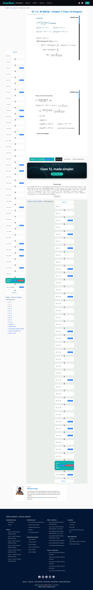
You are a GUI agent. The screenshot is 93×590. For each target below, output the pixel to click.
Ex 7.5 (10, 311)
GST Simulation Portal (33, 532)
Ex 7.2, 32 (15, 243)
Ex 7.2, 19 (15, 165)
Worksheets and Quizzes (34, 527)
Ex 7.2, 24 (9, 195)
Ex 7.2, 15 (9, 140)
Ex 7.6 (10, 313)
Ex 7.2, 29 (15, 225)
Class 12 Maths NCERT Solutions (56, 545)
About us (25, 581)
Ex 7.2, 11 (15, 116)
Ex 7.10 (10, 322)
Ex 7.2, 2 (9, 62)
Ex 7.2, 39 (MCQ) (15, 287)
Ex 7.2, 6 (9, 86)
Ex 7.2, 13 (9, 128)
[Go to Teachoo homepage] (8, 3)
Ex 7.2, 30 (9, 231)
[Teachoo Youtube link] (50, 576)
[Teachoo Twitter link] (46, 576)
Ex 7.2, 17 (9, 152)
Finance (49, 3)
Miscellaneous (12, 326)
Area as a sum (12, 333)
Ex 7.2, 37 (9, 274)
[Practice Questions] (82, 2)
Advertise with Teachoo (64, 581)
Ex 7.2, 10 (15, 110)
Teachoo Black (40, 497)
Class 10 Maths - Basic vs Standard (77, 541)
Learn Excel (72, 524)
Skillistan (30, 529)
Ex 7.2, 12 (9, 122)
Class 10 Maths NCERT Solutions (56, 540)
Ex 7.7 (10, 315)
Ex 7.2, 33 (15, 249)
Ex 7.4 (10, 308)
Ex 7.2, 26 (15, 207)
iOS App (10, 524)
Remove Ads (59, 159)
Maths (34, 3)
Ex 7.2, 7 (15, 92)
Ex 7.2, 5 (15, 80)
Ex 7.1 (10, 302)
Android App (11, 522)
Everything (19, 3)
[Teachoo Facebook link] (39, 576)
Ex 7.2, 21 (9, 177)
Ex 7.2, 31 (9, 237)
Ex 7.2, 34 (15, 255)
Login (87, 2)
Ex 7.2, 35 (9, 261)
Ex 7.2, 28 (9, 219)
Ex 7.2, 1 (9, 56)
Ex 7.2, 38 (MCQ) (15, 280)
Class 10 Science (32, 542)
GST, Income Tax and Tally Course (36, 522)
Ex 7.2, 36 (15, 267)
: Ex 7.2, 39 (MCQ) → (42, 159)
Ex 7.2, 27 (9, 213)
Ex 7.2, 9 (9, 104)
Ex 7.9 (10, 319)
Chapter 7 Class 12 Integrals (11, 7)
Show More (57, 196)
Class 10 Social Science (33, 547)
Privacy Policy (46, 581)
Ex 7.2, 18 (9, 158)
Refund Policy (54, 581)
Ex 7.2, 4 (9, 74)
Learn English (72, 522)
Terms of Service (38, 581)
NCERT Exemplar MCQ (15, 331)
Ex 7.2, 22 (15, 183)
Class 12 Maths (31, 549)
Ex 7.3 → (15, 292)
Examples (11, 324)
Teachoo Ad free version (33, 524)
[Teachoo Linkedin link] (53, 576)
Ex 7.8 (10, 317)
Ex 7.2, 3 (15, 68)
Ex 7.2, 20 (15, 171)
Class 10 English (32, 544)
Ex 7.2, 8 (9, 98)
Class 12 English (32, 552)
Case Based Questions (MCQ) (16, 328)
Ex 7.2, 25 (9, 201)
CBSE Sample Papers (74, 544)
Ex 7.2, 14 (15, 134)
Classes (27, 3)
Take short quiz (67, 159)
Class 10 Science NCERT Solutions (57, 570)
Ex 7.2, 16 (9, 146)
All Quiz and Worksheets (78, 159)
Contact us (30, 581)
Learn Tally (71, 527)
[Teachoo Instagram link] (43, 576)
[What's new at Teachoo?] (79, 2)
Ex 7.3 (10, 306)
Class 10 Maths (31, 539)
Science (41, 3)
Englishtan (71, 538)
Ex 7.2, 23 (9, 189)
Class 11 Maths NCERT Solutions (56, 543)
